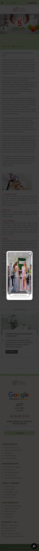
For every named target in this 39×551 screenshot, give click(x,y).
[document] (19, 275)
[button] (30, 253)
